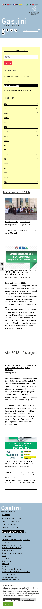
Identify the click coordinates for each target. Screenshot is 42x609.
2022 (6, 122)
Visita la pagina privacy (12, 600)
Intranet (5, 566)
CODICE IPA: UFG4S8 (13, 531)
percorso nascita (10, 577)
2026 (6, 104)
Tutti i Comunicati (16, 51)
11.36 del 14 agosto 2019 (17, 221)
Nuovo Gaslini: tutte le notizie (17, 90)
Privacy (5, 563)
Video (6, 81)
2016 (6, 150)
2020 (6, 131)
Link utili (6, 558)
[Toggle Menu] (37, 41)
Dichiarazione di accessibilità (16, 571)
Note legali (7, 561)
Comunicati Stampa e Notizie (17, 76)
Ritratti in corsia (11, 86)
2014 (6, 159)
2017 (6, 145)
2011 (6, 173)
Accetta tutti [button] (8, 604)
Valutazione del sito (11, 569)
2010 (6, 177)
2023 (6, 118)
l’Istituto (6, 542)
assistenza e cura (10, 574)
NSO (4, 555)
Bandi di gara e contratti (13, 553)
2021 (6, 127)
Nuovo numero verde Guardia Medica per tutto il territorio (19, 462)
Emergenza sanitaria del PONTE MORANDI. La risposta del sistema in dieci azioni (20, 272)
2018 (6, 140)
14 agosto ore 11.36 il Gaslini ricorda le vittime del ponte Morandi (20, 367)
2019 (6, 136)
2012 (6, 168)
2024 (6, 113)
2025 (6, 108)
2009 (6, 182)
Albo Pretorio (8, 550)
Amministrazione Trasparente (16, 539)
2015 (6, 154)
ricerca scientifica (10, 579)
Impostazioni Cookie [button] (28, 600)
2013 (6, 163)
